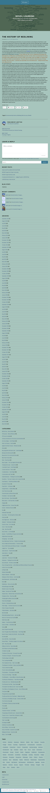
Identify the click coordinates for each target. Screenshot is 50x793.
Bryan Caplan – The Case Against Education (11, 462)
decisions (40, 747)
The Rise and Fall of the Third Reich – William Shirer (12, 696)
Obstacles (5, 757)
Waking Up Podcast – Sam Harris (9, 732)
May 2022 (4, 228)
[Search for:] (25, 162)
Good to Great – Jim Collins (8, 524)
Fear (3, 510)
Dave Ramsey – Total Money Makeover (10, 481)
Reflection (26, 759)
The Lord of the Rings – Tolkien (8, 674)
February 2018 (5, 342)
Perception (11, 757)
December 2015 (5, 402)
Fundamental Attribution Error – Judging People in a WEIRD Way (15, 177)
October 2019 (5, 302)
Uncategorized (5, 722)
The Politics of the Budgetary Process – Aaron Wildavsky (14, 689)
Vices (8, 767)
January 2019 (5, 323)
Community (39, 744)
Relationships (34, 759)
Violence (13, 767)
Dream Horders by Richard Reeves (9, 493)
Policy (30, 757)
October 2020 (5, 273)
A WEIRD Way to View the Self (8, 179)
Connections (12, 747)
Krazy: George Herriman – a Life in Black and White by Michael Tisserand (17, 565)
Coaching (15, 744)
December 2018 (5, 326)
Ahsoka (3, 448)
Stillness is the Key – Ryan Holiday (9, 646)
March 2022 (4, 233)
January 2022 (5, 237)
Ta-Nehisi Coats (5, 650)
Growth (17, 752)
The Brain (27, 764)
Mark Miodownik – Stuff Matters (9, 579)
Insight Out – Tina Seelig (7, 548)
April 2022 (4, 230)
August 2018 (4, 333)
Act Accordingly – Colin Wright (8, 441)
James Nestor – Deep (6, 553)
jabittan (16, 39)
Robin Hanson (5, 619)
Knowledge (24, 754)
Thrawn (3, 705)
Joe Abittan (17, 754)
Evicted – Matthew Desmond (8, 507)
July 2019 (4, 309)
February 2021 (5, 264)
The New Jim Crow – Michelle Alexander (10, 681)
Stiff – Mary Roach (6, 643)
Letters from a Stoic (6, 567)
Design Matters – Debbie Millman (9, 488)
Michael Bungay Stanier (7, 586)
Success (26, 115)
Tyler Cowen (4, 720)
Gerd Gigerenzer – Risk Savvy (8, 519)
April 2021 (4, 259)
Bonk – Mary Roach (6, 460)
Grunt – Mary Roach (6, 526)
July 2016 (4, 385)
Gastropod (4, 517)
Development (6, 749)
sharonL (7, 209)
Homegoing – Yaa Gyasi (7, 538)
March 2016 (4, 395)
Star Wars (4, 636)
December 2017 (5, 347)
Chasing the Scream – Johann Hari (9, 464)
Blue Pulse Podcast (6, 457)
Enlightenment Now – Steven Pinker (9, 505)
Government (5, 752)
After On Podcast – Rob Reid (8, 443)
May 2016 (4, 390)
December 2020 (5, 268)
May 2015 (4, 419)
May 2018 (4, 340)
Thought (38, 764)
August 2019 (4, 306)
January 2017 (5, 371)
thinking (32, 764)
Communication (31, 744)
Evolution (16, 749)
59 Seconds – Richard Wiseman (8, 433)
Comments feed (5, 781)
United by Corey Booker (7, 724)
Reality (21, 759)
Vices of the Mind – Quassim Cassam (9, 729)
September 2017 (5, 354)
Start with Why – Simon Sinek (8, 639)
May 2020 (4, 285)
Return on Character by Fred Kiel (9, 617)
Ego (11, 749)
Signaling (37, 762)
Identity (4, 754)
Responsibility (41, 759)
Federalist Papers (5, 512)
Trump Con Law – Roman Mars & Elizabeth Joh (11, 715)
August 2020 (4, 278)
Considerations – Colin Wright (8, 471)
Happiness (27, 752)
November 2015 (5, 404)
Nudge (42, 754)
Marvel (3, 581)
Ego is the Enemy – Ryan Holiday (8, 498)
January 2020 (5, 295)
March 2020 (4, 290)
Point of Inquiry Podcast (7, 608)
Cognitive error (22, 744)
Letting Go (4, 569)
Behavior (23, 742)
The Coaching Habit (6, 660)
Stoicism (10, 764)
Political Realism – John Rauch (8, 610)
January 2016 (5, 400)
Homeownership (9, 115)
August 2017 (4, 357)
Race (10, 759)
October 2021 (5, 244)
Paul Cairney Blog (5, 600)
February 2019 (5, 321)
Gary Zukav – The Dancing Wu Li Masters (10, 514)
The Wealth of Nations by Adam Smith (10, 703)
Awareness (16, 742)
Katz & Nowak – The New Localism (9, 562)
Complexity (5, 747)
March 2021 (4, 261)
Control (18, 747)
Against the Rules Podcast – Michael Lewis (11, 445)
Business (37, 742)
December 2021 (5, 240)
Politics (35, 757)
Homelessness (41, 752)
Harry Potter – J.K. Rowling (7, 531)
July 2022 (4, 223)
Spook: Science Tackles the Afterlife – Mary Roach (12, 634)
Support (21, 764)
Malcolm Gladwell (5, 572)
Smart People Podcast (6, 629)
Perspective (18, 757)
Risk (4, 762)
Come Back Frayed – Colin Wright (9, 467)
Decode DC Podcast (6, 483)
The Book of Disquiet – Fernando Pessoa (10, 655)
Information (10, 754)
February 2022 (5, 235)
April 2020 (4, 287)
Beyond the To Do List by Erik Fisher (9, 455)
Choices (9, 744)
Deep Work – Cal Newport (7, 486)
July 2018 (4, 335)
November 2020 (5, 271)
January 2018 (5, 345)
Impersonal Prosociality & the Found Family (11, 169)
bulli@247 (8, 198)
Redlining (19, 115)
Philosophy (25, 757)
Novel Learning (25, 16)
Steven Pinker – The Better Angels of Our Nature (12, 641)
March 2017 (4, 369)
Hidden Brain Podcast (6, 536)
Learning (31, 754)
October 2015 (5, 407)
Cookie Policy (25, 790)
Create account (5, 774)
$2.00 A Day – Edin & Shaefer (8, 431)
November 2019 (5, 299)
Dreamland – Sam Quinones (7, 495)
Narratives (36, 754)
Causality (42, 742)
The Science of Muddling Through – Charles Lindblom (13, 698)
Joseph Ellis (4, 555)
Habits (21, 752)
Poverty (41, 757)
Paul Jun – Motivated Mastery (8, 603)
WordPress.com (5, 784)
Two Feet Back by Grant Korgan (8, 717)
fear (25, 749)
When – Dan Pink (5, 734)
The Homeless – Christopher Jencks (9, 672)
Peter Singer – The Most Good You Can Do (11, 605)
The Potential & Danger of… (16, 205)
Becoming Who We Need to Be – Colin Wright (11, 450)
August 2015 (4, 411)
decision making (33, 747)
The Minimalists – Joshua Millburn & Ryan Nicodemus (13, 677)
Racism (15, 115)
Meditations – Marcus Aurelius (8, 584)
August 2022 (4, 221)
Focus (29, 749)
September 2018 (5, 330)
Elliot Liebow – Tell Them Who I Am (9, 500)
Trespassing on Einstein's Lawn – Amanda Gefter (12, 713)
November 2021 (5, 242)
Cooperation (25, 747)
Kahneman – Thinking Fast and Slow (9, 560)
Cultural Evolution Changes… (16, 195)
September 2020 (5, 276)
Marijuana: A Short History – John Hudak (10, 577)
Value (4, 767)
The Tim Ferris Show (6, 701)
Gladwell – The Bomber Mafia (8, 522)
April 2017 (4, 366)
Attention (10, 742)
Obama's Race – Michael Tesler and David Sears (11, 593)
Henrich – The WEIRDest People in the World (11, 534)
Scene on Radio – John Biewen (8, 624)
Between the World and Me (8, 452)
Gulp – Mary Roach (6, 529)
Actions (4, 742)
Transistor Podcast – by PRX (8, 710)
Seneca (3, 627)
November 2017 (5, 349)
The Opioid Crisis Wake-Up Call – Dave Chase (11, 686)
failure (21, 749)
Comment (43, 155)
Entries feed (4, 779)
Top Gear (4, 708)
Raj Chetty (4, 612)
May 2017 (4, 364)
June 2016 (4, 388)
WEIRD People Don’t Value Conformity (10, 172)
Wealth (29, 115)
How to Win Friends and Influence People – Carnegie (13, 545)
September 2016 (5, 380)
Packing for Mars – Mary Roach (8, 596)
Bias (32, 742)
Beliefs (27, 742)
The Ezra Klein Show (6, 667)
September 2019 (5, 304)
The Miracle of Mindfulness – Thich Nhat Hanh (11, 679)
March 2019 (4, 318)
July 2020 (4, 280)
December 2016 (5, 373)
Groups (11, 752)
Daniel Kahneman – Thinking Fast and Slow (11, 476)
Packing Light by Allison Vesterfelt (9, 598)
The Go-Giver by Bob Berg (7, 670)
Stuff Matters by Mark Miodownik (9, 648)
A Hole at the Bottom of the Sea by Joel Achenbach (12, 438)
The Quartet (4, 691)
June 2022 (4, 225)
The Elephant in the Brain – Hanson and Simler (11, 665)
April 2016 (4, 392)
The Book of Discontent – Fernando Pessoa (11, 653)
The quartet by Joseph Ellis (7, 693)
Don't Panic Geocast (6, 491)
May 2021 (4, 256)
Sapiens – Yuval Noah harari (7, 622)
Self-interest (14, 762)
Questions (5, 759)
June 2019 (4, 311)
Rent (23, 115)
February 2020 (5, 292)
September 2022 (5, 218)
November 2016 (5, 376)
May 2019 (4, 314)
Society (42, 762)
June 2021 (4, 254)
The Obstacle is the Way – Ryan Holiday (10, 684)
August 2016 (4, 383)
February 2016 (5, 397)
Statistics (5, 764)
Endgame (4, 503)
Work (18, 767)
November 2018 (5, 328)
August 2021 (4, 249)
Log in (3, 777)
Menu (26, 2)
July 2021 (4, 252)
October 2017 (5, 352)
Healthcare (34, 752)
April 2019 (4, 316)
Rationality (15, 759)
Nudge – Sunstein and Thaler (8, 591)
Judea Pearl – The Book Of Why (8, 557)
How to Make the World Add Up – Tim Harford (11, 543)
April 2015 (4, 421)
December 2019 (5, 297)
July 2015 (4, 414)
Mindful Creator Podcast (7, 588)
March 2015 (4, 423)
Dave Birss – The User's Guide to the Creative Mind (12, 479)
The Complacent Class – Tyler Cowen (10, 662)
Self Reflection (30, 762)
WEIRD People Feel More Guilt (8, 174)
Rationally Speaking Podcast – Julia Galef (10, 615)
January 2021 (5, 266)
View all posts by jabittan (13, 123)
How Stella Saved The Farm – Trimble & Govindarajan (13, 541)
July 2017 (4, 359)
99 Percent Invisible (6, 436)
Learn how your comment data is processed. (29, 158)
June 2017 (4, 361)
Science (8, 762)
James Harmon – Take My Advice (8, 550)
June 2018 (4, 338)
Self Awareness (22, 762)
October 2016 (5, 378)
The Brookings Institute (7, 658)
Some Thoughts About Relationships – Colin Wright (13, 631)
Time (43, 764)
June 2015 (4, 416)
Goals (33, 749)
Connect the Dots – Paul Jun (8, 469)
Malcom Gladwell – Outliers (7, 574)
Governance (39, 749)
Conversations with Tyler (7, 474)
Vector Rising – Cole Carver (8, 727)
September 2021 (5, 247)
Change (4, 744)
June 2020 (4, 283)
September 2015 (5, 409)
